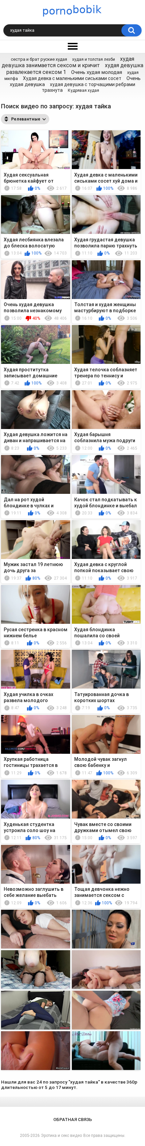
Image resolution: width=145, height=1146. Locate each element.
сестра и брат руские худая (39, 59)
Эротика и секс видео (61, 1135)
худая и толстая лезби (93, 59)
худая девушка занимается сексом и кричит (68, 62)
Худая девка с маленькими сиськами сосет (72, 78)
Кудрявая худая (83, 90)
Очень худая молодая (96, 72)
